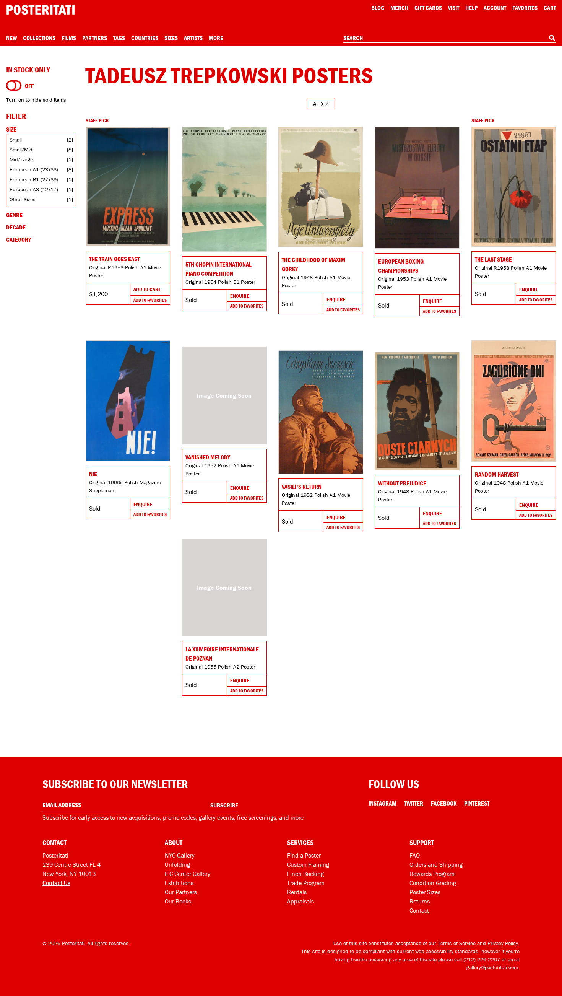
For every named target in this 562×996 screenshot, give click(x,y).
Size (11, 129)
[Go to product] (128, 186)
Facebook (443, 803)
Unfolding (177, 864)
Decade (16, 227)
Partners (94, 38)
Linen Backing (305, 873)
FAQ (414, 855)
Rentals (297, 892)
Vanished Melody (207, 457)
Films (69, 38)
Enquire (239, 295)
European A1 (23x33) (34, 169)
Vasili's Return (302, 486)
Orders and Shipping (436, 864)
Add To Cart (146, 289)
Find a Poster (304, 855)
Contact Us (56, 883)
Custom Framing (308, 864)
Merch (399, 7)
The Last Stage (493, 259)
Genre (14, 215)
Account (495, 7)
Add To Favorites (150, 300)
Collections (39, 38)
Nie (93, 474)
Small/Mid (21, 149)
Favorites (525, 7)
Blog (377, 7)
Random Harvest (496, 474)
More (216, 38)
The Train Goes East (114, 259)
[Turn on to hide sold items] (14, 85)
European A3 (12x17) (34, 189)
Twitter (413, 803)
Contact (419, 910)
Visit (453, 7)
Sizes (171, 38)
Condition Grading (432, 883)
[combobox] (449, 38)
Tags (119, 38)
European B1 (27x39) (34, 179)
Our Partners (181, 892)
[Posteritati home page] (40, 10)
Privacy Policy (502, 943)
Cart (550, 7)
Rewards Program (432, 873)
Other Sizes (23, 199)
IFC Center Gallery (187, 873)
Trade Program (306, 883)
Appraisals (300, 901)
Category (18, 239)
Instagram (382, 803)
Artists (193, 38)
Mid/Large (21, 159)
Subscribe (224, 805)
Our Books (178, 901)
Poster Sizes (424, 892)
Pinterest (476, 803)
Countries (144, 38)
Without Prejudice (402, 483)
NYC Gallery (180, 855)
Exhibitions (179, 883)
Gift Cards (428, 7)
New (11, 38)
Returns (419, 901)
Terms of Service (457, 943)
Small (16, 139)
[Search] (552, 37)
